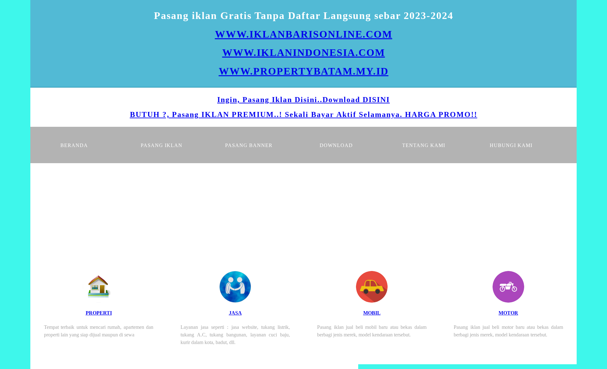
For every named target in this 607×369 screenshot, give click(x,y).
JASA (235, 313)
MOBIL (372, 313)
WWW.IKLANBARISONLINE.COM (303, 34)
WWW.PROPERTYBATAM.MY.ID (304, 71)
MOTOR (508, 313)
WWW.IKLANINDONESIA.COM (303, 52)
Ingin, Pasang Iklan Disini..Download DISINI (303, 99)
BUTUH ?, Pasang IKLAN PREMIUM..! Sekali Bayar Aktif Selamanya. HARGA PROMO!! (303, 114)
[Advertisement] (303, 210)
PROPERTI (99, 313)
